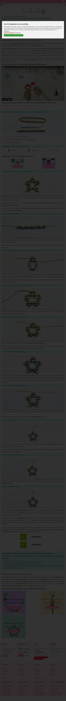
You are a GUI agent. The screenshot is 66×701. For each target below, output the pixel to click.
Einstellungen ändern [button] (18, 35)
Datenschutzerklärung (9, 32)
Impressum (18, 32)
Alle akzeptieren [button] (8, 35)
